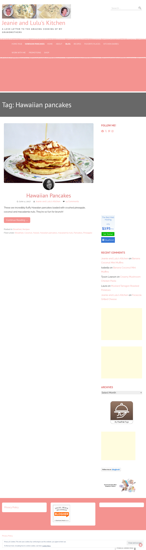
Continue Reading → (17, 220)
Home (50, 44)
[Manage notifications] (140, 545)
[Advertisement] (73, 75)
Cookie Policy (46, 546)
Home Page (17, 44)
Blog (67, 44)
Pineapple (87, 233)
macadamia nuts (65, 233)
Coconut (28, 233)
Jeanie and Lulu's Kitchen (33, 23)
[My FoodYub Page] (121, 423)
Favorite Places (92, 44)
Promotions (35, 53)
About (59, 44)
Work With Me (19, 53)
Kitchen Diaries (111, 44)
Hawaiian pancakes (34, 44)
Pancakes (78, 233)
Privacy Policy (11, 507)
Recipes (77, 44)
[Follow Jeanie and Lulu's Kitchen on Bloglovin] (111, 470)
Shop (46, 53)
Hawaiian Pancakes (48, 195)
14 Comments (72, 201)
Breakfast (17, 229)
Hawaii (36, 233)
